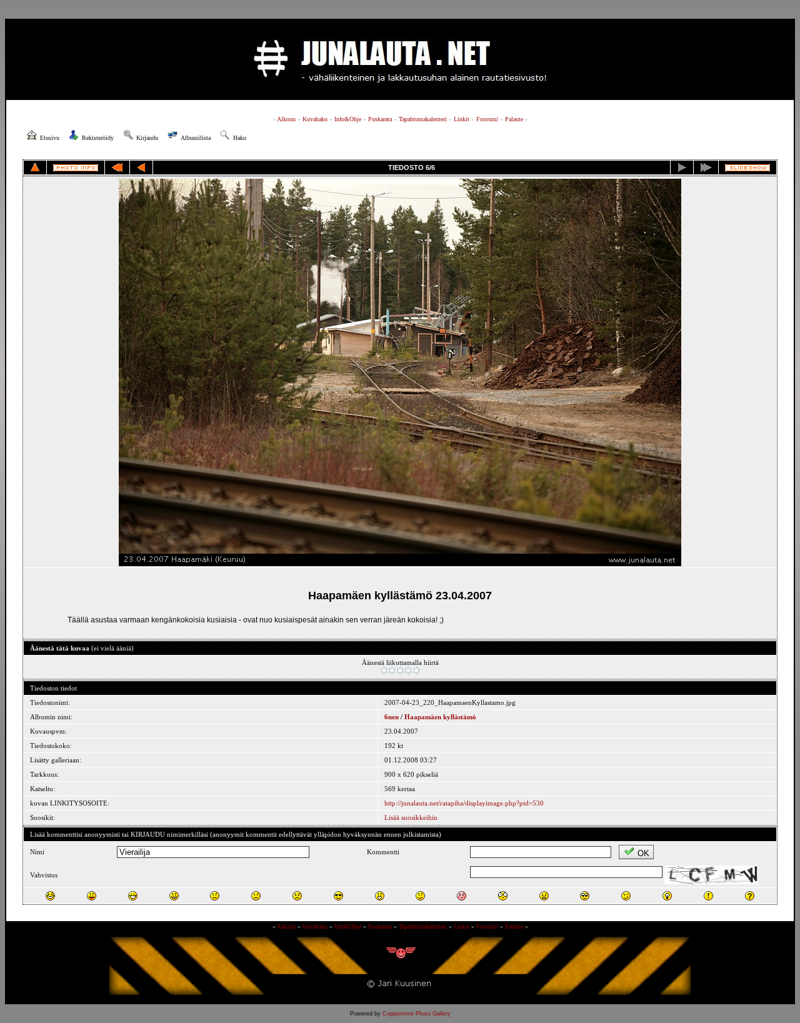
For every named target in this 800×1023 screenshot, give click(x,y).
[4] (408, 670)
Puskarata (380, 119)
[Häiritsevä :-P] (91, 896)
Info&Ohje (347, 119)
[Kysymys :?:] (749, 896)
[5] (416, 670)
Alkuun (286, 119)
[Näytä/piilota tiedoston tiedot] (75, 167)
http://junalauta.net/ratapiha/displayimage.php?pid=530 (464, 803)
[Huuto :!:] (708, 896)
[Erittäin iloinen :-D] (133, 896)
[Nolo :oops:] (461, 896)
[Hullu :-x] (544, 896)
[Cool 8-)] (338, 896)
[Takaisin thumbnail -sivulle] (35, 167)
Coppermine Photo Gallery (416, 1014)
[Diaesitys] (747, 167)
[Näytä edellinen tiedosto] (141, 167)
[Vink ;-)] (626, 896)
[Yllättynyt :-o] (379, 896)
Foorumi (487, 119)
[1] (384, 670)
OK (643, 853)
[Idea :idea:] (667, 896)
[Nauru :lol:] (50, 896)
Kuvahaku (315, 119)
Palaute (514, 119)
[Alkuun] (117, 167)
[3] (400, 670)
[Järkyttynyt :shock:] (503, 896)
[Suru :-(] (256, 896)
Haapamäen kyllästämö (440, 717)
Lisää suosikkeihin (411, 817)
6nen (391, 717)
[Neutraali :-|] (214, 896)
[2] (392, 670)
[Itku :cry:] (297, 896)
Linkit (461, 119)
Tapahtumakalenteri (423, 119)
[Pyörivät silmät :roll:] (584, 896)
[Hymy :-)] (174, 896)
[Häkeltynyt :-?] (420, 896)
